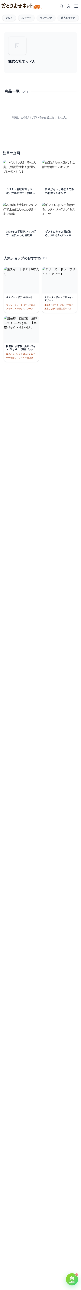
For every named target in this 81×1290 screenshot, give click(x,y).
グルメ (9, 17)
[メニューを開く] (76, 6)
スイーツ (26, 17)
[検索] (61, 6)
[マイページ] (69, 6)
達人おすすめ (68, 17)
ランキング (46, 17)
